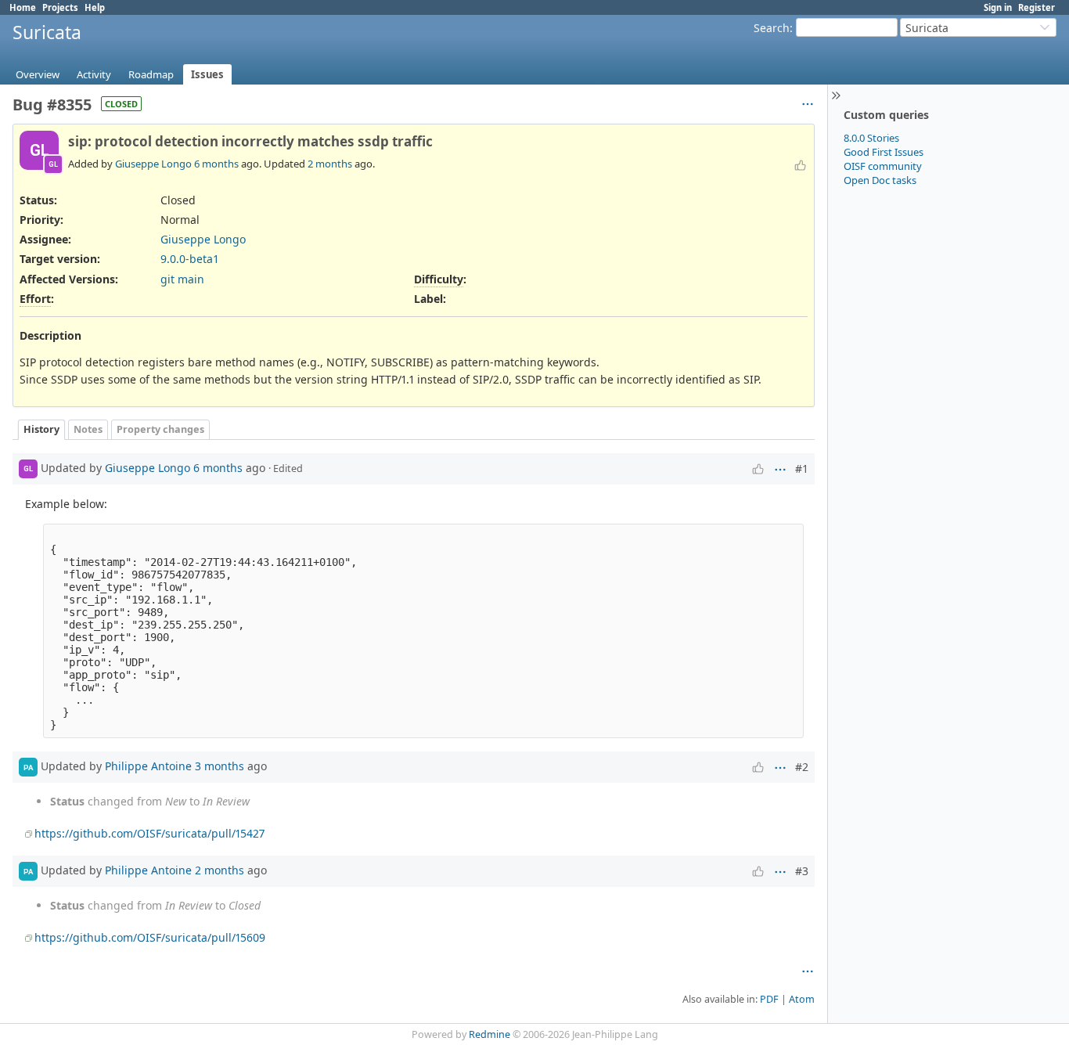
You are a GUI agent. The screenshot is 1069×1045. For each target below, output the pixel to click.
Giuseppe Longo (153, 164)
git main (182, 279)
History (41, 429)
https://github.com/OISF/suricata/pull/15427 (149, 833)
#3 (801, 870)
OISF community (883, 166)
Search (772, 27)
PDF (769, 999)
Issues (207, 74)
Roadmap (151, 74)
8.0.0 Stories (871, 138)
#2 (801, 766)
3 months (219, 766)
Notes (88, 429)
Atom (802, 999)
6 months (216, 164)
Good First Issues (883, 152)
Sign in (998, 7)
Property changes (160, 429)
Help (95, 7)
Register (1036, 7)
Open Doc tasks (880, 180)
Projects (60, 7)
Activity (94, 74)
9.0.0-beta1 (189, 258)
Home (22, 7)
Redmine (489, 1034)
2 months (330, 164)
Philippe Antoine (148, 766)
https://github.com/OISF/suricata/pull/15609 (149, 937)
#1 (801, 468)
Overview (37, 74)
